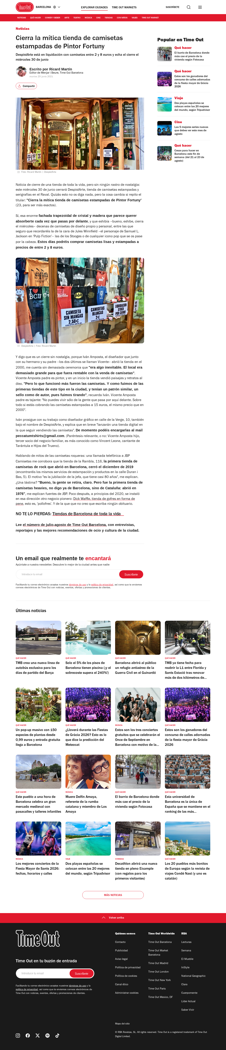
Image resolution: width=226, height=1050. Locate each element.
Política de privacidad (128, 967)
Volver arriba (116, 918)
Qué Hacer (35, 18)
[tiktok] (57, 1035)
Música (88, 18)
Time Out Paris (157, 989)
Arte (66, 18)
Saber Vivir (187, 1010)
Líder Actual (188, 1001)
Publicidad (121, 950)
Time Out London (158, 972)
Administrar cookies (126, 993)
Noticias (21, 18)
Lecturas (186, 942)
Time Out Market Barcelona (158, 952)
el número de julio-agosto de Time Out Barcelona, (65, 525)
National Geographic (193, 976)
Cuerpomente (189, 993)
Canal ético (121, 984)
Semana (186, 950)
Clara (184, 984)
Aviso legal (121, 959)
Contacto (120, 942)
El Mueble (187, 959)
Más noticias (113, 895)
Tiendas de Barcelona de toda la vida (88, 514)
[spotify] (47, 1035)
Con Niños (122, 18)
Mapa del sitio (122, 1024)
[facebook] (28, 1035)
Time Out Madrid (158, 963)
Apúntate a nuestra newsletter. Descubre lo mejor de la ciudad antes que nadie (62, 565)
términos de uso (77, 585)
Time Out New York (159, 980)
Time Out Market (150, 18)
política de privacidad (102, 585)
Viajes (135, 18)
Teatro (77, 18)
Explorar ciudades (94, 7)
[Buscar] (188, 7)
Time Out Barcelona (160, 942)
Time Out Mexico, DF (160, 997)
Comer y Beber (52, 18)
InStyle (185, 967)
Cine (98, 18)
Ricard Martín (60, 69)
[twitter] (37, 1035)
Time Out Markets (124, 7)
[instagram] (18, 1035)
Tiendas (109, 18)
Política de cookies (126, 976)
